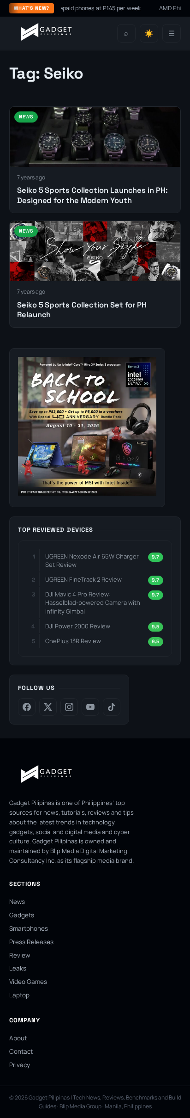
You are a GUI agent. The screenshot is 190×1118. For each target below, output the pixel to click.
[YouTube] (90, 707)
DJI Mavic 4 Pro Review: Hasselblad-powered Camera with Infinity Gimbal (92, 602)
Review (19, 955)
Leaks (17, 968)
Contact (21, 1051)
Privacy (19, 1065)
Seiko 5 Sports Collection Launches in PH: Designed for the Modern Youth (92, 195)
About (18, 1038)
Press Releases (31, 942)
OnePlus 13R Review (73, 641)
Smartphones (28, 928)
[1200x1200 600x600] (87, 493)
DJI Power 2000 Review (77, 626)
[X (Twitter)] (48, 707)
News (17, 901)
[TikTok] (111, 707)
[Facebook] (27, 707)
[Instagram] (69, 707)
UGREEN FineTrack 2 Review (83, 579)
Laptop (19, 995)
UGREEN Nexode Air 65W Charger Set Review (92, 560)
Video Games (28, 981)
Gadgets (21, 915)
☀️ (149, 33)
